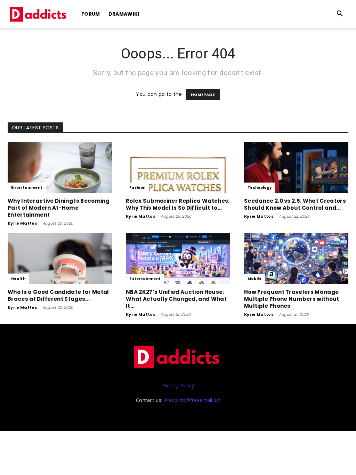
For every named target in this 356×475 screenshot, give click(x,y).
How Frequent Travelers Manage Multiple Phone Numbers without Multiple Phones (291, 298)
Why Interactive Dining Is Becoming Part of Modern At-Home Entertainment (59, 207)
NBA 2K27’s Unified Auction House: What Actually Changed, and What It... (176, 298)
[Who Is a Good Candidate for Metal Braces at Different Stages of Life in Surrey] (60, 258)
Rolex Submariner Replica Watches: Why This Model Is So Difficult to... (178, 204)
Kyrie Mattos (22, 223)
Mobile (254, 278)
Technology (260, 187)
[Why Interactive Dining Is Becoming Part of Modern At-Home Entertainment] (60, 167)
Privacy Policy (178, 385)
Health (18, 278)
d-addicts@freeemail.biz (192, 400)
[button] (340, 14)
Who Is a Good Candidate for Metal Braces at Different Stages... (58, 295)
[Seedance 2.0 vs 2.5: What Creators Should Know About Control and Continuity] (296, 167)
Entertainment (26, 187)
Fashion (137, 187)
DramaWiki (123, 13)
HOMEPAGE (203, 94)
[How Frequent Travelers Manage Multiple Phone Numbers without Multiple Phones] (296, 258)
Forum (90, 13)
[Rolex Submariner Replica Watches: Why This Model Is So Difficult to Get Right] (178, 167)
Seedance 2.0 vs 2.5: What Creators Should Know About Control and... (295, 204)
